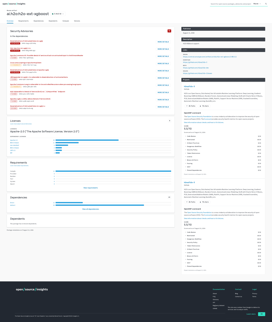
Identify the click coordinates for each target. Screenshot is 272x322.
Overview (10, 21)
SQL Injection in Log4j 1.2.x (20, 48)
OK (262, 314)
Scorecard (207, 119)
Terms (254, 296)
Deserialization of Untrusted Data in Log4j (26, 41)
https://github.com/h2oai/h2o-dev (196, 68)
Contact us (238, 296)
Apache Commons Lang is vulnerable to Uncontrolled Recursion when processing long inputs (45, 84)
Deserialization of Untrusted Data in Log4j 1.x (27, 106)
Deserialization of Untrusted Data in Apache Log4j (29, 70)
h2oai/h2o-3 (189, 86)
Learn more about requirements (19, 165)
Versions (77, 21)
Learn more (251, 314)
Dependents (53, 21)
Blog (236, 293)
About (215, 293)
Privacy (254, 293)
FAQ (214, 296)
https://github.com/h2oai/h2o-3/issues (197, 73)
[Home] (14, 4)
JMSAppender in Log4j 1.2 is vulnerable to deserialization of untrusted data (39, 77)
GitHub (215, 308)
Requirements (23, 21)
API (214, 302)
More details (163, 42)
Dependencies (39, 21)
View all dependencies (90, 209)
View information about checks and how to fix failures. (204, 122)
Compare (66, 21)
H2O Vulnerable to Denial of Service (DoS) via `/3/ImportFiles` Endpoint (37, 91)
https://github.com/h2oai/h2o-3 (195, 62)
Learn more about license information (21, 124)
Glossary (216, 299)
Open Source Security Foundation (199, 116)
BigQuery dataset (218, 305)
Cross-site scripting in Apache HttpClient (25, 63)
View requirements (91, 188)
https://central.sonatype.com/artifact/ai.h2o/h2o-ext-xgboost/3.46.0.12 (210, 57)
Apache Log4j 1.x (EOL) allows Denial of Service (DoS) (30, 99)
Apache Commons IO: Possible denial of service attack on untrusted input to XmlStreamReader (46, 55)
